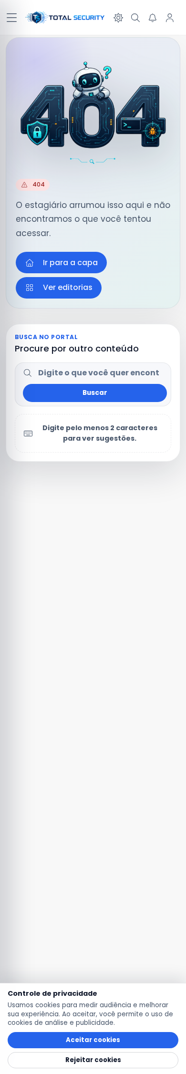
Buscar (95, 392)
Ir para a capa (70, 262)
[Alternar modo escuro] (118, 17)
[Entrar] (169, 17)
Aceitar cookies (93, 1039)
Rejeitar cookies (93, 1059)
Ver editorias (68, 287)
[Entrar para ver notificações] (152, 17)
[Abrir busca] (135, 17)
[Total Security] (65, 17)
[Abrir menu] (11, 17)
